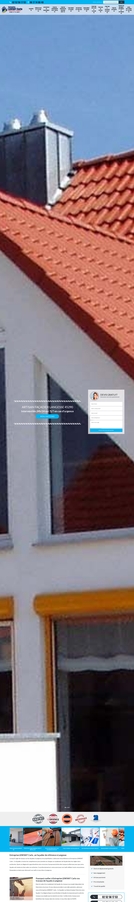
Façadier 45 (31, 9)
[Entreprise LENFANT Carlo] (12, 9)
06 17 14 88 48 (36, 2)
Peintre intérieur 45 (114, 9)
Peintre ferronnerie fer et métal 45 (55, 9)
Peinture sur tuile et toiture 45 (93, 9)
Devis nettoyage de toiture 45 (129, 9)
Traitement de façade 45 (71, 9)
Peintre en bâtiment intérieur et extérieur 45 (121, 9)
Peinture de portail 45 (100, 9)
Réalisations (47, 416)
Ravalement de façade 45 (86, 9)
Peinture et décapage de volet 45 (107, 9)
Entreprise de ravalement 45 (46, 9)
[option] (67, 451)
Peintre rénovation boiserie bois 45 (63, 9)
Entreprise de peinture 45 (79, 9)
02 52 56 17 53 (19, 2)
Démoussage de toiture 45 (38, 9)
